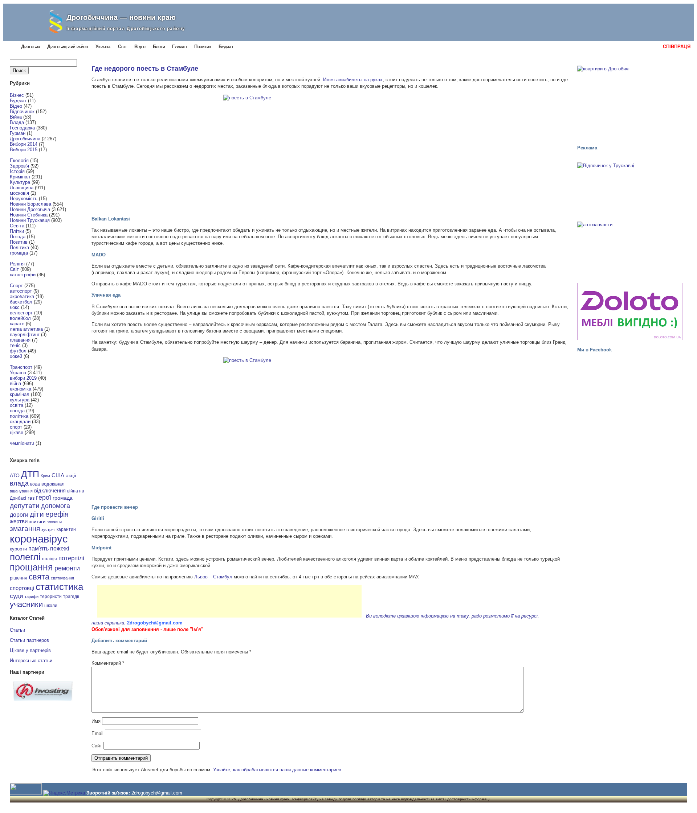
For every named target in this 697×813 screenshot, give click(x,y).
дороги (19, 514)
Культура (20, 182)
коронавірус (39, 539)
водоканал (53, 484)
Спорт (16, 285)
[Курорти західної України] (629, 189)
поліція (49, 558)
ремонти (67, 568)
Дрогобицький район (67, 46)
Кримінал (20, 176)
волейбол (20, 318)
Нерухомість (23, 198)
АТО (15, 475)
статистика (59, 587)
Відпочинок (22, 111)
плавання (20, 340)
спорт (16, 427)
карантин (66, 529)
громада (19, 253)
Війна (16, 117)
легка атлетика (26, 329)
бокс (15, 307)
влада (19, 483)
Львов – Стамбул (213, 576)
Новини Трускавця (30, 220)
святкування (62, 578)
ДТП (30, 474)
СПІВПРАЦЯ (676, 46)
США (58, 475)
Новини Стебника (29, 215)
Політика (19, 247)
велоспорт (21, 312)
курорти (18, 549)
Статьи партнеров (29, 640)
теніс (15, 345)
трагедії (71, 596)
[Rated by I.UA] (26, 793)
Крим (45, 476)
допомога (55, 505)
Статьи (17, 630)
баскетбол (21, 302)
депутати (25, 505)
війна (15, 383)
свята (39, 577)
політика (19, 416)
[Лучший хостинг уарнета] (43, 699)
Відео (140, 46)
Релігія (17, 264)
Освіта (17, 225)
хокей (16, 356)
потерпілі (71, 558)
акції (71, 475)
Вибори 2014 (23, 144)
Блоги (159, 46)
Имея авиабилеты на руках (353, 79)
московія (19, 193)
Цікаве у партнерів (30, 650)
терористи (51, 596)
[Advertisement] (229, 601)
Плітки (17, 231)
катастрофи (23, 274)
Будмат (226, 46)
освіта (16, 405)
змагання (25, 528)
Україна (103, 46)
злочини (54, 522)
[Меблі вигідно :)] (629, 311)
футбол (18, 351)
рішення (18, 578)
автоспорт (21, 291)
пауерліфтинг (25, 334)
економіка (20, 389)
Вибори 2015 (23, 149)
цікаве (16, 432)
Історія (17, 171)
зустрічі (48, 529)
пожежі (59, 548)
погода (17, 410)
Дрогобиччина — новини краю (121, 17)
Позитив (202, 46)
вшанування (21, 491)
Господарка (22, 128)
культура (19, 400)
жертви (19, 521)
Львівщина (21, 187)
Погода (17, 236)
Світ (122, 46)
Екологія (19, 160)
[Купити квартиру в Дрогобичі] (629, 102)
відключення (50, 490)
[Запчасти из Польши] (629, 249)
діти (37, 514)
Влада (17, 122)
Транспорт (21, 367)
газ (31, 498)
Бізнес (17, 95)
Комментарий (107, 663)
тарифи (31, 596)
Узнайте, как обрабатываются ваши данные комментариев (277, 769)
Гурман (179, 46)
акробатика (22, 296)
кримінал (19, 394)
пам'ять (38, 548)
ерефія (57, 514)
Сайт (96, 745)
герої (43, 497)
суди (16, 595)
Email (97, 733)
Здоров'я (19, 166)
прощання (31, 567)
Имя (96, 721)
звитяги (37, 521)
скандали (20, 421)
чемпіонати (22, 443)
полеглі (25, 557)
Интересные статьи (31, 660)
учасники (26, 604)
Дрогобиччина (25, 138)
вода (35, 484)
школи (50, 605)
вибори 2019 (23, 378)
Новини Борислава (30, 204)
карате (17, 323)
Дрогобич (30, 46)
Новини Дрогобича (30, 209)
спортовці (22, 588)
